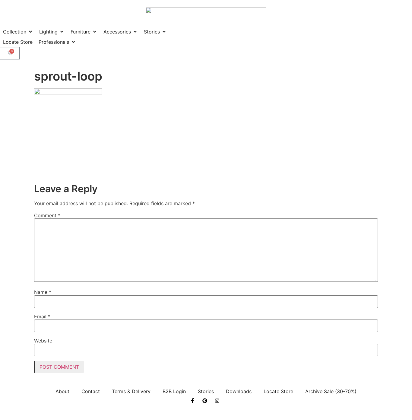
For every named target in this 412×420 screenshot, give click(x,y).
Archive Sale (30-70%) (331, 391)
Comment (47, 215)
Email (42, 316)
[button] (18, 32)
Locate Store (278, 391)
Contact (90, 391)
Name (42, 292)
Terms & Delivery (131, 391)
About (62, 391)
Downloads (239, 391)
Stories (206, 391)
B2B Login (174, 391)
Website (43, 340)
